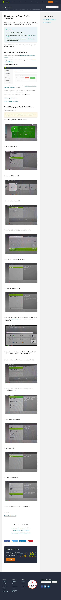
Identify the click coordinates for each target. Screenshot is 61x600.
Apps (32, 2)
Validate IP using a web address (11, 101)
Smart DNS (4, 583)
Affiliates (13, 588)
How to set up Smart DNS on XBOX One (21, 528)
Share (8, 541)
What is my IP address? (14, 591)
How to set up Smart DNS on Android (21, 530)
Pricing (20, 2)
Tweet (15, 541)
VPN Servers (5, 581)
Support (37, 2)
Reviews (23, 583)
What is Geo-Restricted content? (49, 19)
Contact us (23, 588)
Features (14, 2)
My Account (44, 2)
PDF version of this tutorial (10, 515)
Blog (13, 583)
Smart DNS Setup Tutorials (13, 9)
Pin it (31, 541)
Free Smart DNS (5, 591)
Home (3, 9)
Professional (26, 2)
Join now (51, 2)
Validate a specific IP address (10, 98)
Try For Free (10, 559)
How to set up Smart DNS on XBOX (23, 9)
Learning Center (15, 585)
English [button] (56, 2)
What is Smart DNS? (47, 22)
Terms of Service (25, 585)
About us (23, 581)
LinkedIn (23, 541)
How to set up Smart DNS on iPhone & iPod (20, 533)
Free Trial (4, 589)
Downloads (14, 581)
